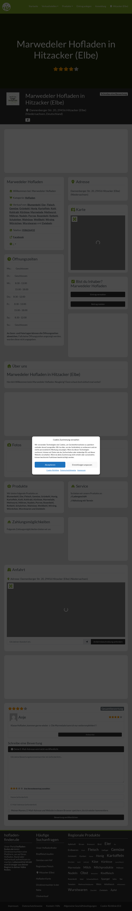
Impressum (81, 470)
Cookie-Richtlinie (52, 470)
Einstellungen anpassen (82, 465)
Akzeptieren (50, 465)
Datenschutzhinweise (68, 470)
